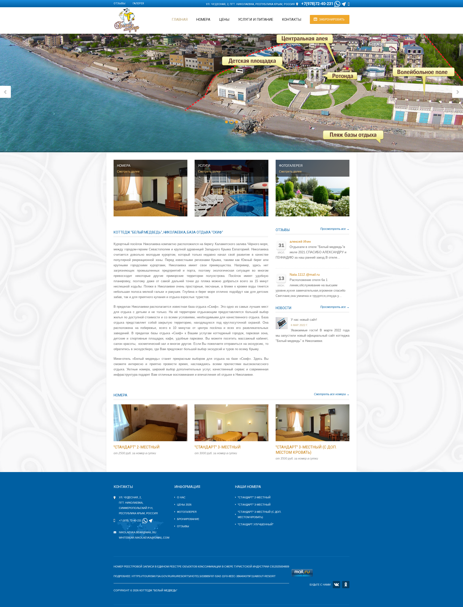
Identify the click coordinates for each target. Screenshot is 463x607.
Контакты (291, 19)
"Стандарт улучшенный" (255, 524)
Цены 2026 (184, 504)
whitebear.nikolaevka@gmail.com (144, 537)
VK (336, 584)
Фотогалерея (187, 511)
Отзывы (119, 3)
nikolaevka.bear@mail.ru (137, 532)
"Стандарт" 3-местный (218, 447)
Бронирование (188, 519)
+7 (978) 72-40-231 (130, 520)
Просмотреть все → (334, 229)
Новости (283, 308)
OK (345, 584)
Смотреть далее (128, 171)
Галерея (138, 3)
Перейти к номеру (145, 422)
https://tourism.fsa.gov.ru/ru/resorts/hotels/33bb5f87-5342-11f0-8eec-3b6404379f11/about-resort (204, 576)
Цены (224, 19)
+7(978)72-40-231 (317, 3)
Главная (180, 19)
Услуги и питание (255, 19)
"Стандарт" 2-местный (137, 447)
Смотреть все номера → (331, 394)
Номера (203, 19)
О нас (181, 497)
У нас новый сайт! (304, 319)
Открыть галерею (155, 422)
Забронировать (332, 19)
